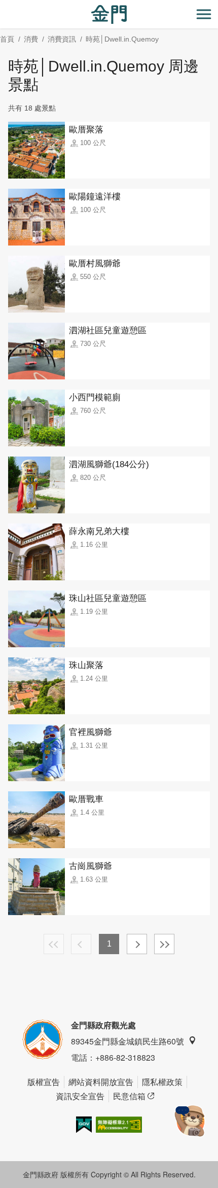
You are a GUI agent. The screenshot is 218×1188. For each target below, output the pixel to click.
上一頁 (81, 944)
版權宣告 (43, 1082)
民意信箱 (129, 1096)
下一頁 (137, 944)
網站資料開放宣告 (100, 1082)
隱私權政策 (162, 1082)
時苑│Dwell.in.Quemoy (122, 39)
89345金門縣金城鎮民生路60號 (127, 1041)
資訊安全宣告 (80, 1096)
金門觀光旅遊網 (109, 14)
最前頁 (54, 944)
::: (3, 6)
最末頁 (164, 944)
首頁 (7, 39)
